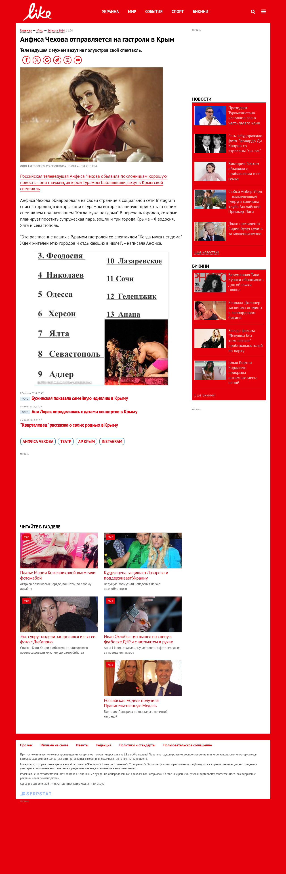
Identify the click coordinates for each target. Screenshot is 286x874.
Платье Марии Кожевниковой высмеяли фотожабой (57, 575)
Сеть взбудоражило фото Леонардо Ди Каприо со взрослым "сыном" (245, 143)
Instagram (112, 441)
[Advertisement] (101, 488)
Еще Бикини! (204, 395)
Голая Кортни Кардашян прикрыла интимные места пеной (242, 372)
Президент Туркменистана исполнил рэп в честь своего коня (244, 115)
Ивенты (82, 745)
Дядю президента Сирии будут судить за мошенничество (245, 228)
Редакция (103, 745)
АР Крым (86, 441)
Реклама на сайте (54, 745)
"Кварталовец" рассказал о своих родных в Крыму (69, 425)
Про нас (26, 745)
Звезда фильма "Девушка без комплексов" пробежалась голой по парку (245, 340)
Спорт (178, 11)
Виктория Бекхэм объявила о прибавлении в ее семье (244, 171)
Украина (110, 11)
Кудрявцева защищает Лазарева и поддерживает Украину (136, 575)
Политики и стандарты (137, 745)
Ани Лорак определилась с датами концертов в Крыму (79, 412)
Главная (26, 30)
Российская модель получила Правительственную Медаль (131, 703)
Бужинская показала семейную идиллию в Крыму (75, 398)
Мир (132, 11)
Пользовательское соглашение (187, 745)
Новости (201, 99)
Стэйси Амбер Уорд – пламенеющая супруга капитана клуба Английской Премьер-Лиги (245, 201)
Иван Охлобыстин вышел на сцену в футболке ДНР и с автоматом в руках (138, 639)
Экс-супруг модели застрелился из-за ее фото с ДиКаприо (57, 639)
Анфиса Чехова (38, 441)
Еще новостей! (206, 252)
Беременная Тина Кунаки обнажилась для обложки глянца (245, 282)
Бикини (200, 11)
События (153, 11)
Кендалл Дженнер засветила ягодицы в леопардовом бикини (245, 310)
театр (65, 441)
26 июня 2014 (56, 30)
